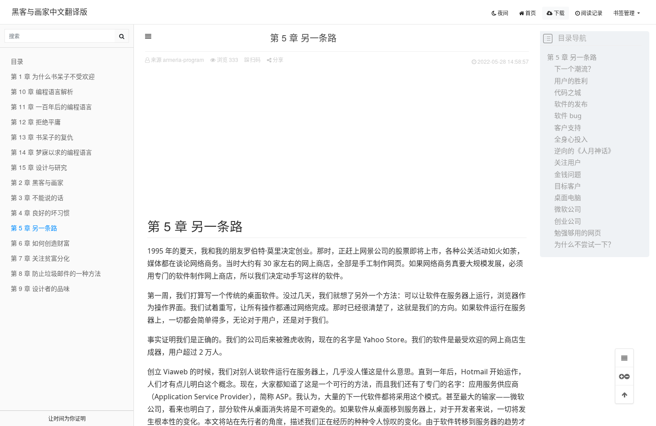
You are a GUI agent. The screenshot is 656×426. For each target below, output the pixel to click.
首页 (530, 12)
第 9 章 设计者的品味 (40, 288)
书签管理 (624, 12)
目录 (17, 61)
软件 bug (567, 115)
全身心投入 (571, 139)
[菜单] (624, 358)
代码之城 (567, 92)
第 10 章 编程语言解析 (42, 91)
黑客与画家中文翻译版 (49, 11)
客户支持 (567, 127)
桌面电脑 (567, 197)
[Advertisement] (337, 134)
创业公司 (567, 221)
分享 (277, 59)
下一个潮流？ (574, 68)
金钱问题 (567, 174)
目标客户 (567, 185)
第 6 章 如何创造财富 (40, 242)
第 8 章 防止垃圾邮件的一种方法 (56, 273)
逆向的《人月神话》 (584, 150)
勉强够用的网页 (577, 232)
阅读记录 (591, 12)
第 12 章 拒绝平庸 (36, 121)
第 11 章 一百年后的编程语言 (51, 106)
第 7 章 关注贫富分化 (40, 258)
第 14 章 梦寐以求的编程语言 (51, 151)
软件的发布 (571, 103)
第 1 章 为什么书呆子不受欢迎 (53, 76)
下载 (558, 12)
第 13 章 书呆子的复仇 (42, 136)
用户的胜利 (571, 80)
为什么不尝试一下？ (584, 244)
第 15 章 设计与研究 (39, 167)
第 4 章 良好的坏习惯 (40, 212)
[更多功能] (624, 376)
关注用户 (567, 162)
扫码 (255, 59)
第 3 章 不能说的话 (37, 197)
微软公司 (567, 209)
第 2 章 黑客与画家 (37, 182)
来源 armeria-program (177, 59)
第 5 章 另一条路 (572, 57)
